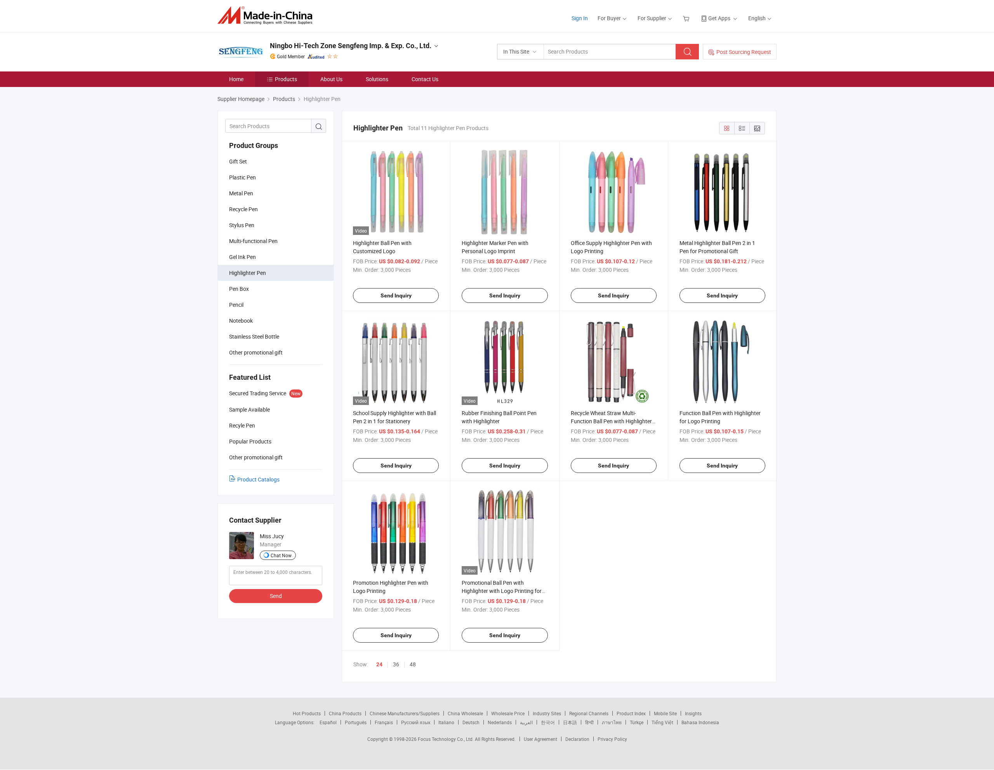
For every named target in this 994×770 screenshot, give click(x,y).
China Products (345, 713)
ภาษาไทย (612, 722)
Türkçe (636, 722)
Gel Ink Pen (242, 257)
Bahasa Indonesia (700, 722)
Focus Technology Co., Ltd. (446, 739)
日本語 (570, 722)
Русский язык (415, 722)
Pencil (236, 304)
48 (413, 664)
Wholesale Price (508, 713)
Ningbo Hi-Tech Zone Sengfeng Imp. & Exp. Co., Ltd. (350, 46)
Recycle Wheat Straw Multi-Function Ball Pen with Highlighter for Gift (611, 421)
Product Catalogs (258, 479)
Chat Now (281, 555)
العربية (526, 722)
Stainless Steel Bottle (254, 336)
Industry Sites (547, 713)
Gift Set (238, 161)
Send (276, 596)
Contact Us (425, 79)
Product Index (631, 713)
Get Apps (719, 18)
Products (286, 79)
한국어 (548, 722)
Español (328, 722)
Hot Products (307, 713)
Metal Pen (241, 193)
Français (384, 722)
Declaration (577, 739)
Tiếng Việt (662, 722)
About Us (331, 79)
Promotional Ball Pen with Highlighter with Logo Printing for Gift (502, 591)
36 (396, 664)
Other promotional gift (256, 352)
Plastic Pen (242, 177)
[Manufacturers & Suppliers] (267, 15)
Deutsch (471, 722)
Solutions (377, 79)
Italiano (446, 722)
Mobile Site (665, 713)
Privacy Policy (612, 739)
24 (379, 664)
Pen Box (239, 288)
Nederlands (500, 722)
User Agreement (540, 739)
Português (356, 722)
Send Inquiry (396, 295)
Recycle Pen (243, 209)
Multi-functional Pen (253, 241)
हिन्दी (589, 722)
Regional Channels (588, 713)
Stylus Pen (241, 225)
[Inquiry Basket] (687, 18)
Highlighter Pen (247, 272)
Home (236, 79)
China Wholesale (465, 713)
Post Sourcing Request (743, 52)
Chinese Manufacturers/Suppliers (405, 713)
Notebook (241, 320)
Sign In (580, 18)
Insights (693, 713)
